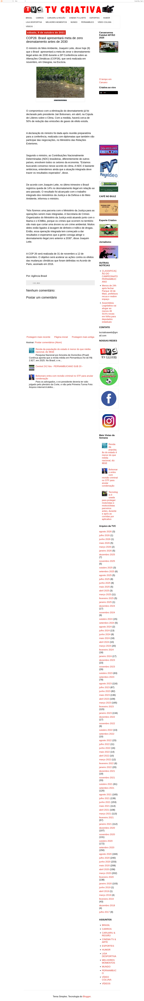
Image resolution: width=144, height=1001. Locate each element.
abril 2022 (104, 755)
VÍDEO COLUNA (104, 22)
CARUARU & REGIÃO (56, 18)
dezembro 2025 (107, 554)
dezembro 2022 (107, 717)
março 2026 (105, 547)
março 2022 (105, 759)
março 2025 (105, 594)
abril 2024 (104, 642)
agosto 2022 (105, 740)
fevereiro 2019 (106, 899)
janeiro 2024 (105, 656)
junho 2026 (104, 539)
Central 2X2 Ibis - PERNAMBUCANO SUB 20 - (59, 366)
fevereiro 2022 (106, 763)
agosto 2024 (105, 626)
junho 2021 (104, 802)
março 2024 (105, 646)
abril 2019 (104, 891)
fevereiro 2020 (106, 877)
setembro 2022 (106, 734)
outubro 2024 (106, 619)
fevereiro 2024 (106, 649)
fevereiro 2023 (106, 706)
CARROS (40, 18)
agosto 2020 (105, 854)
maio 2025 (104, 587)
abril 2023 (104, 699)
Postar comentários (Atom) (48, 342)
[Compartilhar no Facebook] (38, 283)
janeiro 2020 (105, 883)
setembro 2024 (106, 623)
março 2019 (105, 895)
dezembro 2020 (107, 828)
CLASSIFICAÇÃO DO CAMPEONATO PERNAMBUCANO (110, 276)
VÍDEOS (29, 26)
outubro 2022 (106, 730)
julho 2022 (104, 744)
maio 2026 (104, 543)
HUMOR (106, 18)
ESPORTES (94, 18)
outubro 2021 (106, 784)
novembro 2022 (107, 723)
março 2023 (105, 702)
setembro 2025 (106, 571)
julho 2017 (104, 912)
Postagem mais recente (38, 337)
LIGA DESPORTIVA (34, 22)
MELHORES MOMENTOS (56, 22)
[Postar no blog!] (35, 283)
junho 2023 (104, 691)
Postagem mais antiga (83, 337)
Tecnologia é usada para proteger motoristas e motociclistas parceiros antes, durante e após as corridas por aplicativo (110, 505)
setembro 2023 (106, 677)
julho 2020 (104, 858)
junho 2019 (104, 887)
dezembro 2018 (107, 905)
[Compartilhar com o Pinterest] (39, 283)
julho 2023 (104, 687)
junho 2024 (104, 634)
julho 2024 (104, 630)
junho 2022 (104, 748)
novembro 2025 (107, 561)
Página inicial (61, 337)
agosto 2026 (105, 531)
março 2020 (105, 873)
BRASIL (29, 18)
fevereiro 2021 (106, 817)
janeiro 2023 (105, 713)
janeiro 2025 (105, 602)
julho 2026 (104, 535)
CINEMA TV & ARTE (77, 18)
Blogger (87, 996)
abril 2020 (104, 869)
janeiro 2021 (105, 824)
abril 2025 (104, 590)
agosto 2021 (105, 794)
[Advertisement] (110, 65)
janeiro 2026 (105, 550)
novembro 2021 (107, 777)
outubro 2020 (106, 841)
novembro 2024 (107, 612)
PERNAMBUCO (87, 22)
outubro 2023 (106, 673)
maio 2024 (104, 638)
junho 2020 (104, 861)
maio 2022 (104, 752)
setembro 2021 (106, 788)
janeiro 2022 (105, 767)
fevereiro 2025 (106, 598)
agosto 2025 (105, 575)
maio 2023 (104, 695)
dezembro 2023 (107, 660)
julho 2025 (104, 579)
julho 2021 (104, 798)
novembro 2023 (107, 666)
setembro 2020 (106, 847)
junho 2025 (104, 583)
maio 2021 (104, 806)
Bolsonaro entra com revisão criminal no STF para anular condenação (110, 477)
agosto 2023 (105, 683)
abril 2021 (104, 810)
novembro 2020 (107, 834)
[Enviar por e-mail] (33, 283)
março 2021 (105, 813)
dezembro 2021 (107, 771)
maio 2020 (104, 865)
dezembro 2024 (107, 606)
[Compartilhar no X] (36, 283)
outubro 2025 (106, 567)
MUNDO (74, 22)
